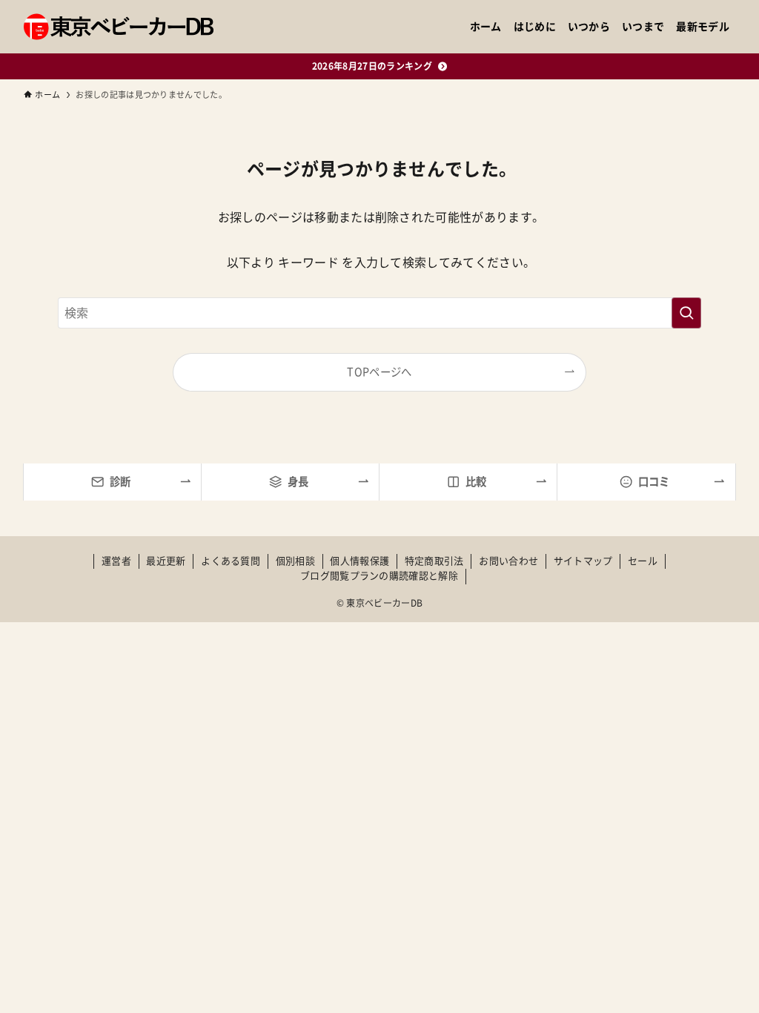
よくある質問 (230, 561)
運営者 (116, 561)
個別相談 (295, 561)
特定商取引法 (434, 561)
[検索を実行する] (686, 313)
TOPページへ (379, 371)
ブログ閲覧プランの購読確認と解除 (379, 576)
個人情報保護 (359, 561)
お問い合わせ (508, 561)
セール (642, 561)
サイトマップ (583, 561)
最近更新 (165, 561)
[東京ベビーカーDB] (118, 27)
